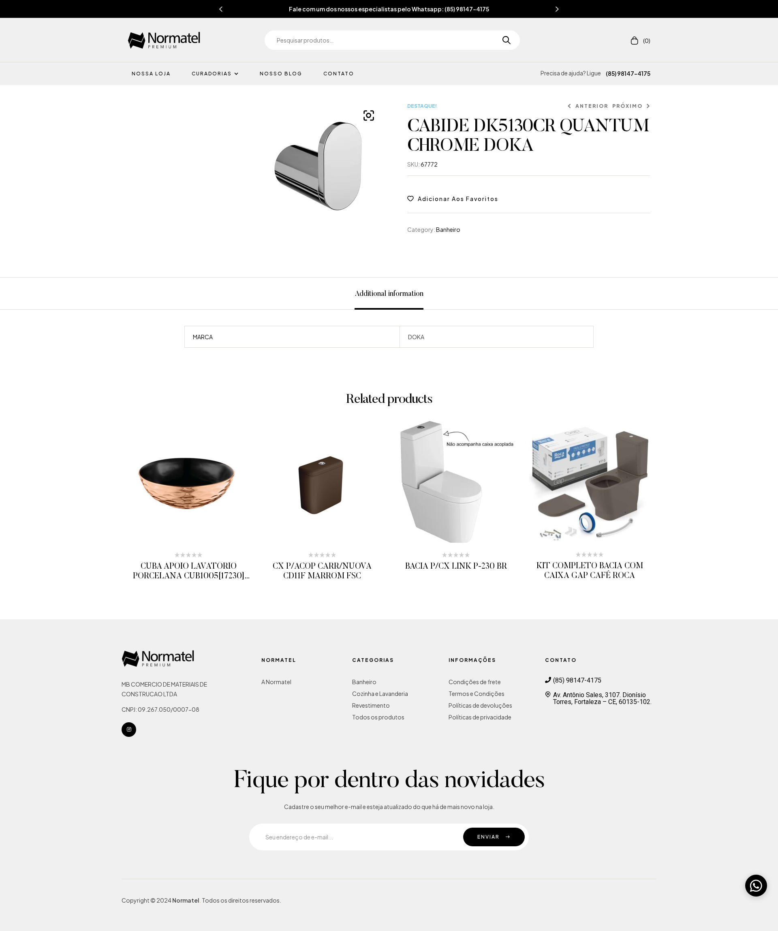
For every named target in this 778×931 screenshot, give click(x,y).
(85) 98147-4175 (628, 73)
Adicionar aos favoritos (458, 198)
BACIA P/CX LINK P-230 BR (456, 567)
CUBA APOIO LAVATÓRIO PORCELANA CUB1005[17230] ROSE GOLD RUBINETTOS (188, 576)
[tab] (389, 293)
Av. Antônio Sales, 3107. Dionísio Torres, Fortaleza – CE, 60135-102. (602, 698)
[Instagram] (129, 729)
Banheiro (448, 229)
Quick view (199, 482)
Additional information (389, 294)
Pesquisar (504, 40)
